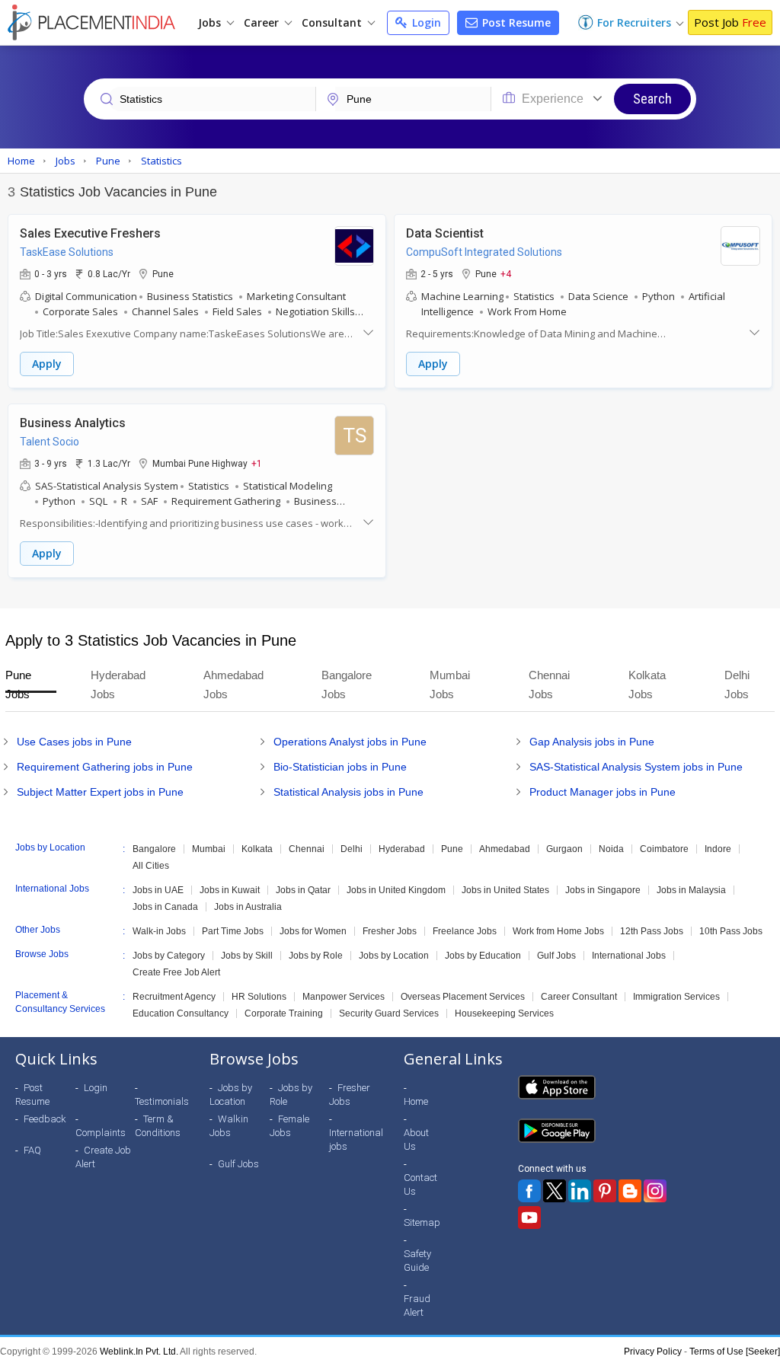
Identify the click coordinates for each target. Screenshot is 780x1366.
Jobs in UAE (158, 890)
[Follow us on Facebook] (529, 1190)
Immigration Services (676, 996)
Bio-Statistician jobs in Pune (340, 767)
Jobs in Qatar (303, 890)
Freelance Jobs (465, 931)
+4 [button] (505, 273)
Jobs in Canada (165, 906)
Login (425, 22)
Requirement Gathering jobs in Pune (105, 767)
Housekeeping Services (504, 1013)
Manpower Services (343, 996)
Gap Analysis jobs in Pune (591, 742)
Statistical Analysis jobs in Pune (348, 792)
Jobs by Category (169, 955)
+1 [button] (256, 463)
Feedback (45, 1119)
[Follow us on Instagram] (655, 1190)
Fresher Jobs (390, 931)
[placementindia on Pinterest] (604, 1190)
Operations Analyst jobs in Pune (350, 742)
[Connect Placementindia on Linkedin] (579, 1190)
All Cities (151, 865)
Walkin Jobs (228, 1125)
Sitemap (422, 1222)
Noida (611, 849)
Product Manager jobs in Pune (602, 792)
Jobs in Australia (248, 906)
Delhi (351, 849)
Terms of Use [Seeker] (734, 1351)
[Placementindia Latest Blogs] (630, 1190)
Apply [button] (47, 363)
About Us (416, 1139)
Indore (718, 849)
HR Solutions (259, 996)
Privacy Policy (653, 1351)
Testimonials (162, 1101)
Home (416, 1101)
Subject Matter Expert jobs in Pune (100, 792)
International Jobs (629, 955)
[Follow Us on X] (554, 1190)
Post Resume (515, 22)
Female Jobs (289, 1125)
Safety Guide (417, 1260)
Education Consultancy (181, 1013)
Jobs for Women (313, 931)
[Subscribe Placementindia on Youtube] (529, 1217)
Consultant (333, 22)
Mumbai (208, 849)
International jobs (356, 1139)
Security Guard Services (389, 1013)
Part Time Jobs (233, 931)
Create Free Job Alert (176, 972)
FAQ (32, 1150)
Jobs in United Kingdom (396, 890)
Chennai (306, 849)
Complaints (100, 1132)
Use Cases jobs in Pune (74, 742)
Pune (452, 849)
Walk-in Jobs (159, 931)
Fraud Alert (417, 1305)
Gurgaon (564, 849)
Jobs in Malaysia (691, 890)
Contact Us (420, 1184)
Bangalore (154, 849)
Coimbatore (664, 849)
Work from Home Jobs (558, 931)
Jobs (211, 22)
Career (263, 22)
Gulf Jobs (556, 955)
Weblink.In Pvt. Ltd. (139, 1351)
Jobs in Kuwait (230, 890)
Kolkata (257, 849)
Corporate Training (284, 1013)
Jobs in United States (505, 890)
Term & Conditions (158, 1125)
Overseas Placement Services (463, 996)
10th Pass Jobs (730, 931)
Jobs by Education (483, 955)
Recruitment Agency (174, 996)
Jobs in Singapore (603, 890)
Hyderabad (402, 849)
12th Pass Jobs (651, 931)
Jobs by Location (394, 955)
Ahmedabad (504, 849)
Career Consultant (579, 996)
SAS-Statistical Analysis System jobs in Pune (636, 767)
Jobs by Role (316, 955)
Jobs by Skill (247, 955)
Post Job (730, 22)
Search (652, 99)
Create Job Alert (103, 1157)
